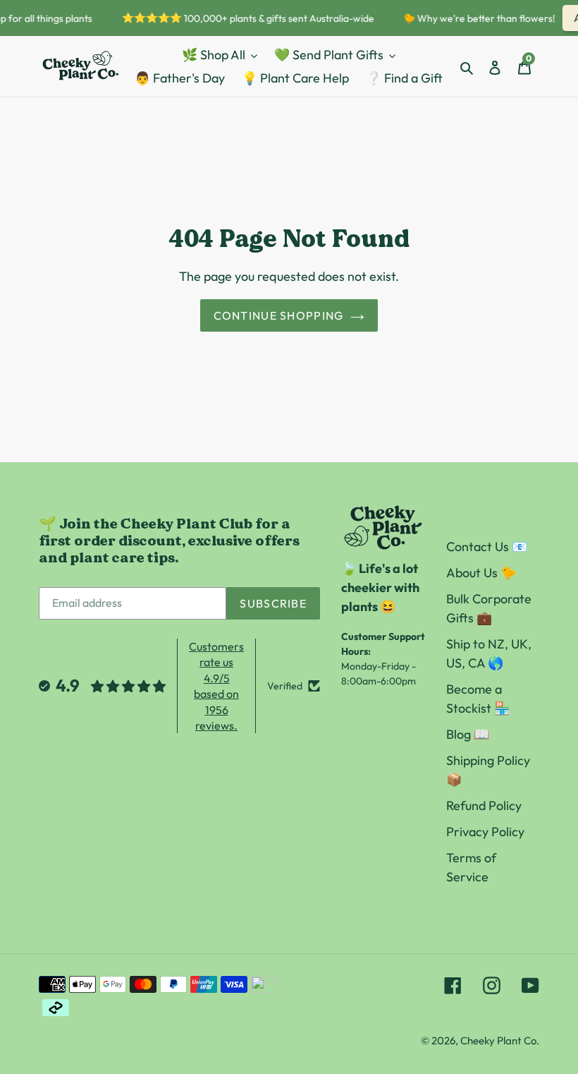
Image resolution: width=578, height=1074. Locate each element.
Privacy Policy (485, 831)
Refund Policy (484, 805)
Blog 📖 (467, 734)
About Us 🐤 (481, 573)
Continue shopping (279, 315)
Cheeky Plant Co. (499, 1040)
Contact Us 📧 (486, 546)
